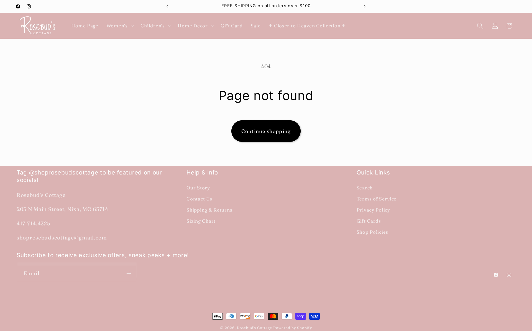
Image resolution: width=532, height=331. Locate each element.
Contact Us (199, 199)
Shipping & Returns (209, 210)
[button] (119, 26)
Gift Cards (369, 221)
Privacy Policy (373, 210)
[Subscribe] (128, 273)
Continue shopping (266, 131)
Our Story (198, 188)
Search (365, 188)
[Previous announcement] (167, 6)
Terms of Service (377, 199)
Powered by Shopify (292, 327)
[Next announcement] (365, 6)
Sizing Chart (201, 221)
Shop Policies (372, 232)
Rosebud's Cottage (254, 327)
